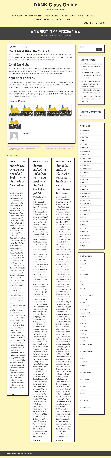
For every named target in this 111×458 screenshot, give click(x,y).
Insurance (84, 355)
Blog (21, 47)
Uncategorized (86, 407)
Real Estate (85, 383)
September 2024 (86, 210)
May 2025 (84, 182)
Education (84, 309)
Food (73, 16)
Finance (84, 320)
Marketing (84, 365)
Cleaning (84, 299)
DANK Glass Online (55, 4)
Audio (83, 271)
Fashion (64, 16)
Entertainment (52, 16)
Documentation (86, 306)
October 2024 (85, 207)
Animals (84, 263)
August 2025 (85, 172)
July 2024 (84, 217)
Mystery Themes (27, 453)
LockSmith (85, 362)
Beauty (84, 278)
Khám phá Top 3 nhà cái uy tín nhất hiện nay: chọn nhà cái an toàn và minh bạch (92, 99)
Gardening (85, 337)
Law (83, 358)
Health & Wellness (86, 16)
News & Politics (42, 19)
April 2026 (85, 144)
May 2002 (84, 245)
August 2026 (85, 130)
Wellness (84, 411)
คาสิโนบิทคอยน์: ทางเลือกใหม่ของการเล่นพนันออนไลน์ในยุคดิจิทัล (91, 91)
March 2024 (85, 231)
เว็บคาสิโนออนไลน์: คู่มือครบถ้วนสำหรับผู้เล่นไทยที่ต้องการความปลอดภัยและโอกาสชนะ (91, 84)
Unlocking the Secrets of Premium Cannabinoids (59, 148)
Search (99, 23)
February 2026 (86, 151)
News (83, 369)
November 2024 (86, 203)
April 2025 (85, 186)
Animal (84, 260)
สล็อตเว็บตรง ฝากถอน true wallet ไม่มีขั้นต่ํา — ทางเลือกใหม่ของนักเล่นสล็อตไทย (17, 177)
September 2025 (86, 168)
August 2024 (85, 214)
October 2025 (85, 165)
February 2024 (86, 235)
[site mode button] (86, 23)
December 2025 (86, 158)
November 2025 (86, 161)
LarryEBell (26, 47)
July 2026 (84, 133)
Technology (57, 19)
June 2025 (85, 179)
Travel (69, 19)
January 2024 (85, 238)
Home (83, 348)
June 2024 (85, 221)
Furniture (84, 330)
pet (82, 376)
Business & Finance (33, 16)
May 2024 (84, 224)
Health (83, 341)
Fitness (84, 323)
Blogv (83, 288)
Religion (84, 386)
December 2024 (86, 200)
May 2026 (84, 140)
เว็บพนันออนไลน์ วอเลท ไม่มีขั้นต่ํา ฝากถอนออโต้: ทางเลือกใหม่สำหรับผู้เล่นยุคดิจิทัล (92, 75)
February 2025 (86, 193)
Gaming (84, 334)
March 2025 (85, 189)
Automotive (17, 16)
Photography (85, 379)
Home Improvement (87, 351)
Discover (12, 394)
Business (84, 292)
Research (84, 390)
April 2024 (85, 228)
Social (83, 393)
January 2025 (85, 196)
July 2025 (84, 175)
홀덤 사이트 (34, 60)
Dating (83, 302)
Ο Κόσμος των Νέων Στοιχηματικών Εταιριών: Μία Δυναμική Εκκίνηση (22, 149)
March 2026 (85, 147)
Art (82, 267)
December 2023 (86, 242)
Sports (83, 397)
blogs (83, 285)
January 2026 (85, 154)
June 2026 (85, 137)
